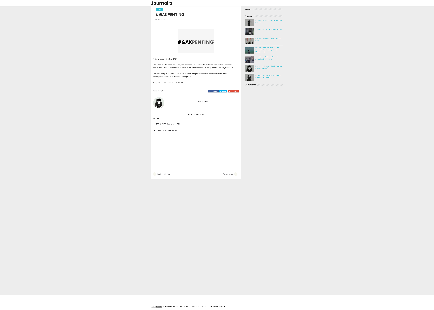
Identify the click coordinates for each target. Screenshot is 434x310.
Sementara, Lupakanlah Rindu (268, 29)
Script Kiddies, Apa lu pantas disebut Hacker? (268, 76)
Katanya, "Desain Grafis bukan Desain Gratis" (268, 67)
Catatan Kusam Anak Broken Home (268, 39)
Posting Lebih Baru (163, 174)
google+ (234, 91)
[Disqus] (196, 207)
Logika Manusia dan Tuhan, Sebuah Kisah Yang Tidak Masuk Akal (267, 50)
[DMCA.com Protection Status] (156, 306)
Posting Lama (228, 174)
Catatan (159, 10)
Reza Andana (160, 19)
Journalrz (161, 3)
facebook (214, 91)
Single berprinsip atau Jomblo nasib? (269, 21)
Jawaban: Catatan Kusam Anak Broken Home (266, 58)
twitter (224, 91)
